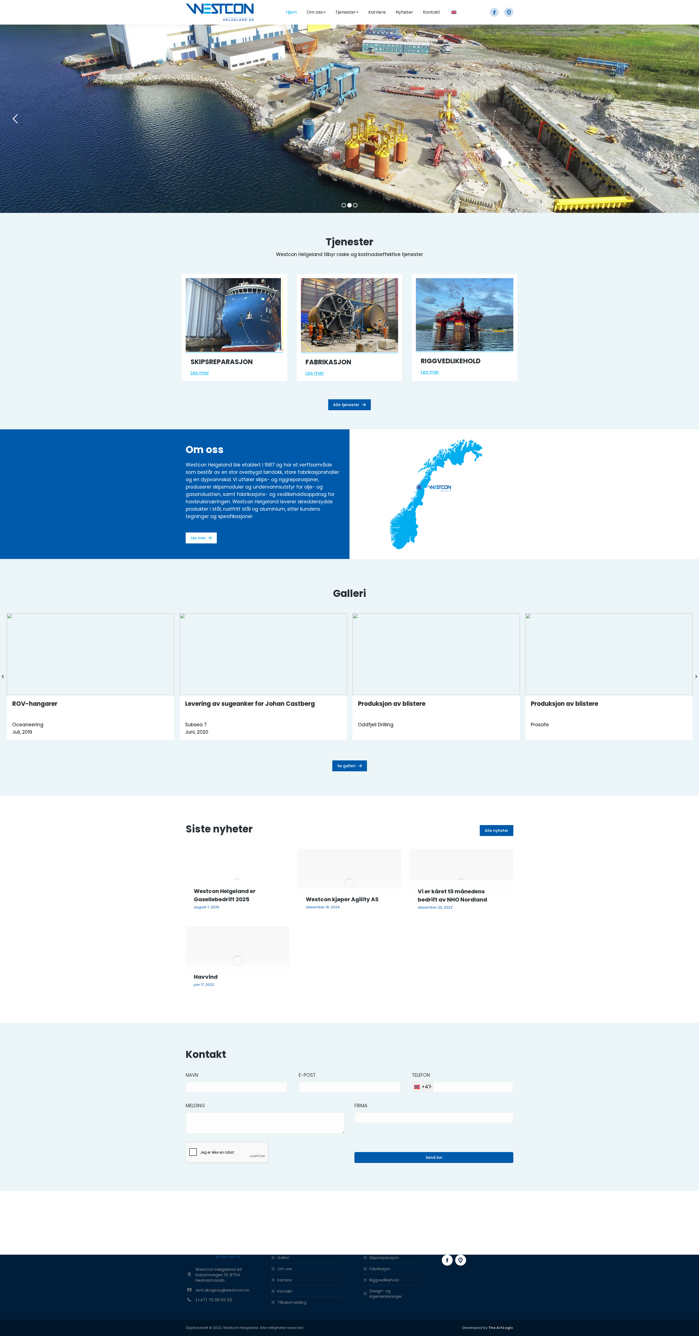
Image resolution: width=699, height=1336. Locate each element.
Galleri (283, 1257)
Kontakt (284, 1291)
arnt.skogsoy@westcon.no (222, 1290)
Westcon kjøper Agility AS (342, 899)
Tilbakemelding (291, 1302)
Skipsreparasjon (384, 1257)
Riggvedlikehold (384, 1280)
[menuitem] (291, 12)
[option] (90, 676)
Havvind (206, 977)
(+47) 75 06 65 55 (214, 1300)
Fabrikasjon (379, 1269)
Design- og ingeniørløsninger (385, 1293)
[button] (2, 676)
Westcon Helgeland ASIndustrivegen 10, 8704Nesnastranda (219, 1274)
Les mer (200, 373)
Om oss (284, 1269)
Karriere (284, 1280)
